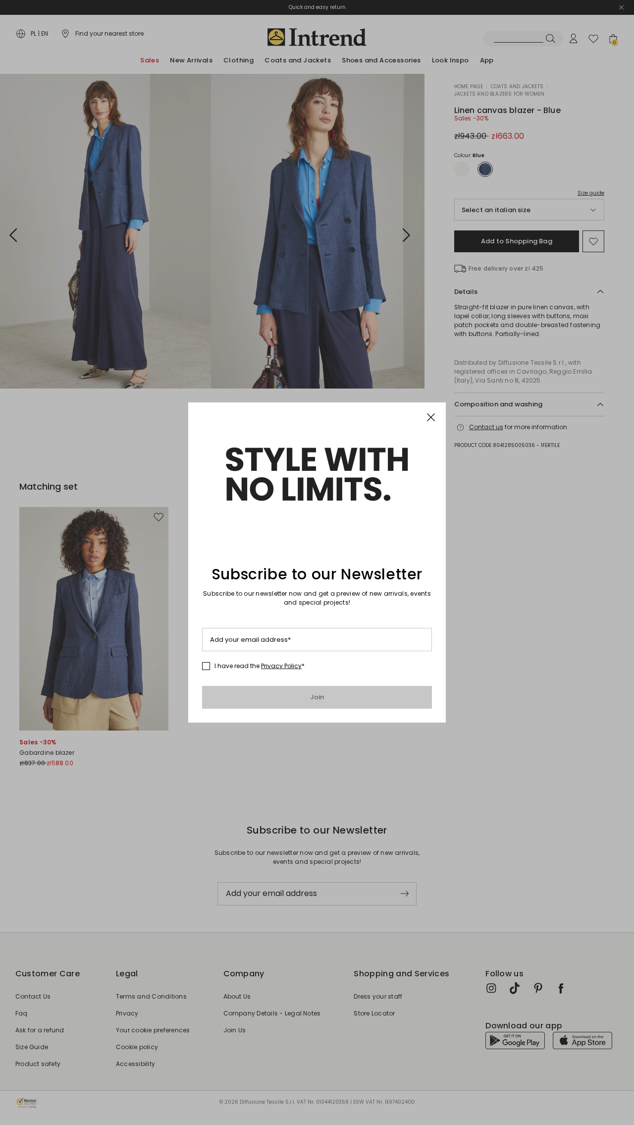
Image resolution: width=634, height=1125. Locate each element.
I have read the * (259, 666)
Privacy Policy (281, 666)
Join (317, 697)
